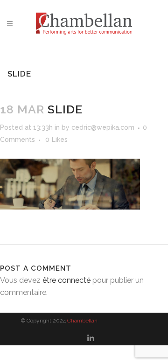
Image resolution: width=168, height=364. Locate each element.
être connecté (66, 280)
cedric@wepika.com (102, 127)
